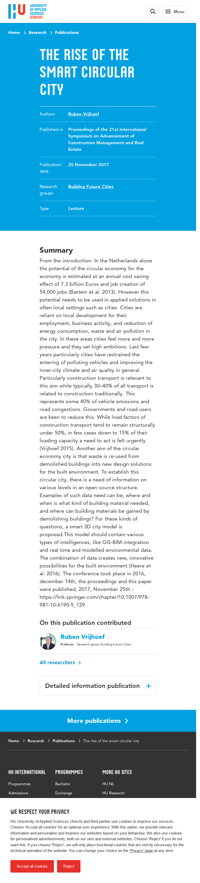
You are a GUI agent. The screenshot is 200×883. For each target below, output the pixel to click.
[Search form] (153, 11)
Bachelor (62, 783)
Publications (67, 32)
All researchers (58, 662)
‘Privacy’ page (141, 850)
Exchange (63, 792)
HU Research (113, 792)
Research (37, 32)
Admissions (18, 792)
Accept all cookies (32, 866)
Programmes (19, 783)
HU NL (108, 783)
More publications (94, 720)
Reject (68, 866)
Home (14, 32)
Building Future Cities (91, 186)
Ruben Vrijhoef (83, 114)
